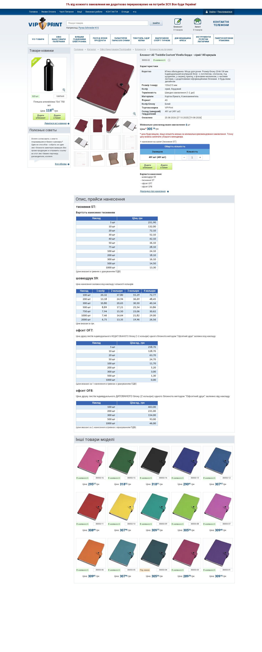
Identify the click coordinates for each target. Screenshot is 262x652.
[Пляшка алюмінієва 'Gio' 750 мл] (49, 75)
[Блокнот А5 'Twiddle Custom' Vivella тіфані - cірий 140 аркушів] (154, 507)
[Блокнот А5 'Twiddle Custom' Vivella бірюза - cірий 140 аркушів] (123, 553)
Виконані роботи (94, 12)
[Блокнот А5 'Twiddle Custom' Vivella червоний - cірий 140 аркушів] (91, 507)
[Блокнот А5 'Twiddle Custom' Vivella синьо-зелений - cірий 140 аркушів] (154, 553)
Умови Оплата (48, 12)
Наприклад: (82, 28)
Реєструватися (225, 12)
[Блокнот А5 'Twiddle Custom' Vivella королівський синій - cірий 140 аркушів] (186, 461)
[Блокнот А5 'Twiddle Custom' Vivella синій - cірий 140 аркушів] (218, 461)
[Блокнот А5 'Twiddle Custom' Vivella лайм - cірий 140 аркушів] (186, 507)
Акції (79, 12)
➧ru (134, 12)
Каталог (91, 49)
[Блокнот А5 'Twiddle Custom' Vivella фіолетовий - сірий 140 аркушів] (218, 553)
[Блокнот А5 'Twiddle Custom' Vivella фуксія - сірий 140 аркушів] (91, 461)
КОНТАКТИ (112, 12)
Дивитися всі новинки (55, 123)
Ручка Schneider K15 (89, 28)
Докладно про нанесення (153, 191)
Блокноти (140, 49)
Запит (197, 28)
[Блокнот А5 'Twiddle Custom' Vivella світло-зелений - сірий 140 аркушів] (123, 461)
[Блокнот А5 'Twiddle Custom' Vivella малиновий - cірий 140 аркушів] (186, 553)
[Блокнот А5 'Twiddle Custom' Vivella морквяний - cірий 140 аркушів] (91, 553)
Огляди (125, 12)
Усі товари (38, 39)
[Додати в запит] (57, 116)
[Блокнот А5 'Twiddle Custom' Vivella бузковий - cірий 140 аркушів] (218, 507)
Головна (33, 12)
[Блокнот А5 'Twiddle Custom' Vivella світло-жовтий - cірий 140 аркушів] (123, 507)
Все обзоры (61, 164)
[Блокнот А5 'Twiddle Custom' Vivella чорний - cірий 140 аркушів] (154, 461)
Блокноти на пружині (161, 49)
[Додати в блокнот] (148, 166)
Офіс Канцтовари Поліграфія (115, 49)
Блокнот (178, 28)
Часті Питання (66, 12)
